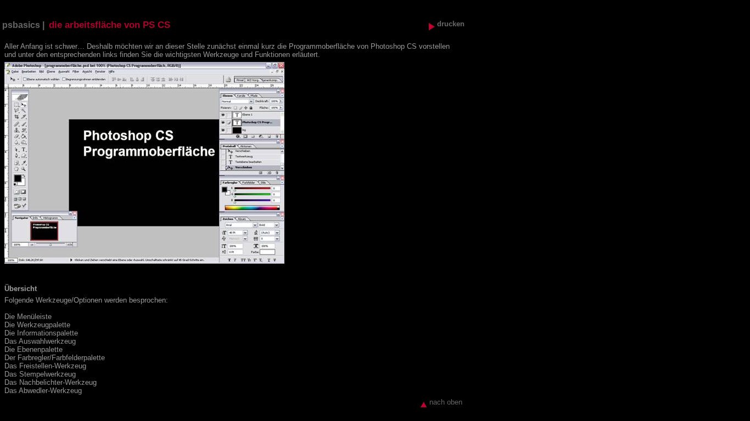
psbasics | (23, 25)
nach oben (444, 402)
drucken (449, 24)
